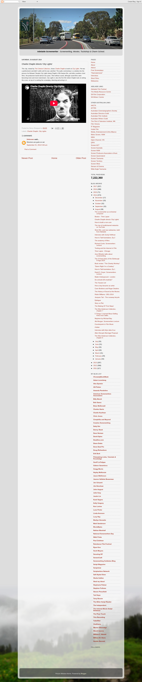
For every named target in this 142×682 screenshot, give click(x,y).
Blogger (83, 673)
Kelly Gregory (98, 503)
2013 (95, 362)
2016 (95, 189)
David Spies (97, 436)
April (97, 350)
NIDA (93, 137)
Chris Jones (97, 416)
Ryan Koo (97, 547)
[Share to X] (61, 128)
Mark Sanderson (99, 523)
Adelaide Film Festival (98, 89)
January (98, 359)
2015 (95, 192)
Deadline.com (98, 440)
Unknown (30, 139)
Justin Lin (97, 496)
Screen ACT (95, 145)
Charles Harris (98, 409)
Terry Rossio (98, 598)
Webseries (94, 81)
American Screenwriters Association (102, 394)
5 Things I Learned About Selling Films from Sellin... (106, 314)
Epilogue (98, 300)
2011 (95, 368)
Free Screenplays (97, 70)
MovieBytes (97, 527)
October (98, 203)
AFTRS (93, 108)
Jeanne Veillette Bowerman (103, 479)
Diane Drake (97, 443)
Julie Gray (97, 493)
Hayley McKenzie (99, 472)
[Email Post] (52, 128)
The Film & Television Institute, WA (103, 121)
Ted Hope (97, 595)
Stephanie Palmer (99, 585)
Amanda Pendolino (100, 390)
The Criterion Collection (42, 68)
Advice (93, 67)
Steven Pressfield (99, 592)
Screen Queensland (98, 156)
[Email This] (56, 128)
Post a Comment (30, 149)
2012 (95, 365)
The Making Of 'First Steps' (104, 306)
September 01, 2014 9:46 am (37, 145)
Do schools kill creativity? (103, 280)
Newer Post (27, 158)
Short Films (95, 78)
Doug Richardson (100, 450)
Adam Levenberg (99, 380)
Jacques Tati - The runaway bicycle (107, 297)
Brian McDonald (99, 406)
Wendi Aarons (98, 631)
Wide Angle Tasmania (98, 169)
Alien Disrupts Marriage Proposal (106, 333)
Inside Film (95, 129)
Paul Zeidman (98, 540)
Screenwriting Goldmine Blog (104, 561)
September (99, 206)
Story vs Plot (99, 303)
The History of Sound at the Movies (107, 291)
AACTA (93, 105)
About (93, 65)
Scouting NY (98, 554)
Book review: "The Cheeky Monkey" (107, 263)
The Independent (99, 605)
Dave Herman (98, 433)
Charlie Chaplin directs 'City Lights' (107, 219)
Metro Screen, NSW (98, 134)
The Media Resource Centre (101, 92)
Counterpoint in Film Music (104, 324)
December (99, 198)
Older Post (81, 158)
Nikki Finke (97, 537)
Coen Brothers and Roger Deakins (107, 288)
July (96, 341)
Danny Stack (98, 430)
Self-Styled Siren (99, 574)
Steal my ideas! (99, 581)
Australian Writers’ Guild (99, 118)
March (97, 353)
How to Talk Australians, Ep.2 (105, 238)
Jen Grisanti (98, 482)
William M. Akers (99, 638)
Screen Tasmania (97, 158)
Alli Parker (97, 387)
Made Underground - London (105, 277)
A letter (97, 327)
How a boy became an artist (104, 286)
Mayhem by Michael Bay (103, 318)
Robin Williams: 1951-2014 (104, 294)
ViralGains (97, 624)
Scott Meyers (98, 551)
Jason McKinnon (99, 476)
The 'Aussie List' (100, 283)
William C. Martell (99, 634)
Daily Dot (96, 426)
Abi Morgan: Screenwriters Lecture (107, 321)
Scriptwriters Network (101, 571)
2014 (95, 195)
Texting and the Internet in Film (106, 248)
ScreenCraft (97, 558)
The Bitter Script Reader (102, 602)
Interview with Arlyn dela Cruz (105, 330)
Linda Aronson (99, 513)
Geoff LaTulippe (99, 462)
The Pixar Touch (99, 614)
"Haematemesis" (97, 73)
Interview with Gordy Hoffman (105, 235)
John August (98, 489)
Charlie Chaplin (60, 68)
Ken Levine (97, 506)
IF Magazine (95, 126)
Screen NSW (95, 150)
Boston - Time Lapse (102, 216)
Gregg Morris (98, 469)
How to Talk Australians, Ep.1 (105, 269)
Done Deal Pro (98, 447)
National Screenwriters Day (103, 534)
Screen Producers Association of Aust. (104, 153)
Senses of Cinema (97, 166)
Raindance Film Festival (102, 544)
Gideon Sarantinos (100, 465)
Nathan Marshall (99, 530)
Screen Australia (96, 148)
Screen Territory (96, 161)
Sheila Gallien (98, 578)
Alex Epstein (98, 384)
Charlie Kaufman (99, 413)
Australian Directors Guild (100, 113)
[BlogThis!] (58, 128)
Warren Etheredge (100, 627)
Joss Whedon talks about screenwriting (103, 255)
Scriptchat (97, 568)
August (98, 209)
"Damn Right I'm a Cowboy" (104, 266)
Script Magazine (99, 564)
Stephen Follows (99, 588)
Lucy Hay (96, 517)
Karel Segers (98, 500)
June (97, 344)
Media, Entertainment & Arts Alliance (103, 132)
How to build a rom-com (103, 222)
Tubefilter (97, 621)
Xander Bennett (99, 641)
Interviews (94, 75)
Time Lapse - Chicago (102, 251)
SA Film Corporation (98, 94)
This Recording (99, 617)
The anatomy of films (102, 240)
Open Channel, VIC (98, 140)
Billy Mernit (97, 399)
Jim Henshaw (98, 486)
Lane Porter (97, 510)
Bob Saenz (97, 402)
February (98, 356)
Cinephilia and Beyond (102, 419)
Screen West (95, 164)
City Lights (42, 131)
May (97, 347)
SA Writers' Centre (97, 97)
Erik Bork (96, 453)
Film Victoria (95, 124)
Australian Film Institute (99, 116)
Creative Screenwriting (101, 423)
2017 (95, 186)
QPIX (93, 142)
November (99, 200)
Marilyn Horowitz (99, 520)
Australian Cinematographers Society (104, 111)
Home (54, 158)
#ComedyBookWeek (100, 377)
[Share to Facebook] (63, 128)
